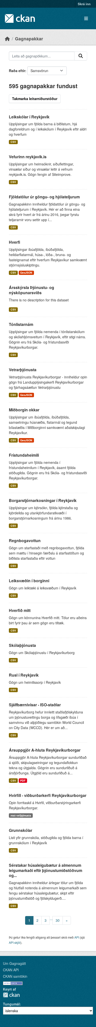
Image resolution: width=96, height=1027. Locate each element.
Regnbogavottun (25, 540)
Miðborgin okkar (24, 410)
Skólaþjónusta (22, 645)
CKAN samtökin (15, 976)
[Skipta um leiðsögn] (86, 18)
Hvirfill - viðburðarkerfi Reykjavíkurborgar (47, 795)
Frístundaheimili (24, 455)
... (51, 918)
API (76, 937)
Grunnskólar (20, 830)
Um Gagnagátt (14, 963)
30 (58, 920)
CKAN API (11, 969)
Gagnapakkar (29, 38)
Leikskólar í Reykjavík (29, 117)
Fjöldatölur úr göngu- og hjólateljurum (44, 197)
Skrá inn (84, 3)
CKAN (11, 995)
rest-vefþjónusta (21, 815)
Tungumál (11, 1003)
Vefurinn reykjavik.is (28, 156)
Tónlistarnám (21, 324)
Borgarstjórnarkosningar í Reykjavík (43, 500)
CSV (13, 142)
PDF (22, 780)
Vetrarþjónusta (22, 369)
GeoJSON (26, 272)
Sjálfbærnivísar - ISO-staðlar (35, 705)
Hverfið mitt (20, 610)
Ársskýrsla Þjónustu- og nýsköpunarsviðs (31, 290)
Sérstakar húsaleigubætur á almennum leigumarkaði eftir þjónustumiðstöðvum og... (45, 870)
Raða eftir (17, 70)
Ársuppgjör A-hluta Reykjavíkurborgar (44, 750)
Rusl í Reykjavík (24, 675)
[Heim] (7, 38)
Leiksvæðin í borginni (29, 580)
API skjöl (14, 942)
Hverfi (14, 242)
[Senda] (80, 56)
